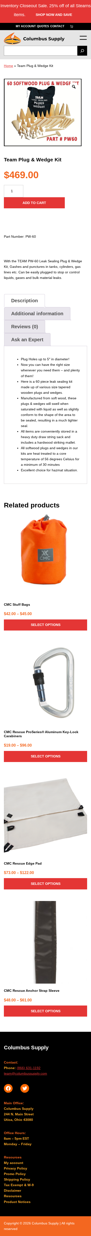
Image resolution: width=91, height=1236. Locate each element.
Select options (45, 625)
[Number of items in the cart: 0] (71, 26)
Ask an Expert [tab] (27, 339)
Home (8, 66)
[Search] (82, 51)
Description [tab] (24, 300)
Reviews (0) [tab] (24, 326)
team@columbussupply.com (25, 1073)
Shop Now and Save (54, 15)
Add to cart (34, 203)
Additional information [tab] (37, 313)
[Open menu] (83, 38)
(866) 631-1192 (29, 1068)
